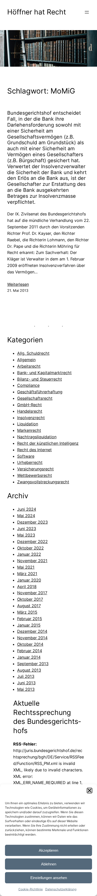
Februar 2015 (29, 618)
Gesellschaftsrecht (34, 398)
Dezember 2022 (32, 541)
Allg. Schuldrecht (33, 353)
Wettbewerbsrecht (34, 475)
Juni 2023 (26, 528)
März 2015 (27, 612)
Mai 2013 (26, 689)
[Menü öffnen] (87, 12)
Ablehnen (48, 864)
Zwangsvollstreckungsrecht (43, 481)
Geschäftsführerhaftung (39, 391)
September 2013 (32, 663)
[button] (89, 790)
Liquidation (27, 423)
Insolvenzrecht (31, 417)
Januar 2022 (29, 554)
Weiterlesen (18, 285)
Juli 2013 (25, 676)
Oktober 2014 (30, 644)
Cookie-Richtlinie (30, 889)
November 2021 (32, 560)
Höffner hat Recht (36, 12)
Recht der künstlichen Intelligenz (48, 443)
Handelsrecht (29, 411)
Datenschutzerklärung (60, 889)
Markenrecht (29, 430)
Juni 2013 (26, 682)
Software (25, 456)
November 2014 (32, 637)
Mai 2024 (26, 515)
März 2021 (27, 573)
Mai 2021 (26, 567)
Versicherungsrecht (35, 468)
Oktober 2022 (30, 548)
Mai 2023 (26, 535)
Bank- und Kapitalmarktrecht (44, 372)
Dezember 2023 (32, 522)
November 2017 (32, 592)
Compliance (28, 385)
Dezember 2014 (32, 631)
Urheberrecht (30, 462)
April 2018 (27, 586)
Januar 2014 (29, 657)
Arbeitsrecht (29, 366)
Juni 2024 (26, 509)
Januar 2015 (29, 625)
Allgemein (26, 359)
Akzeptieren (48, 850)
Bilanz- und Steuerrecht (39, 379)
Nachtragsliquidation (36, 436)
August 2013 (29, 670)
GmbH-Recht (29, 404)
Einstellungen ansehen (48, 878)
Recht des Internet (34, 449)
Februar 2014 (29, 650)
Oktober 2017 (30, 599)
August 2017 (29, 605)
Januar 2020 (29, 580)
